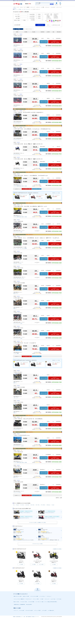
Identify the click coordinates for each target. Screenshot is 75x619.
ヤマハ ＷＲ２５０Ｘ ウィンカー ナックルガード (25, 342)
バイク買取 (42, 7)
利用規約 (14, 616)
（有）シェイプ (15, 397)
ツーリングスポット (42, 596)
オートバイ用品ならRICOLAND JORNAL (51, 601)
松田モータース (15, 293)
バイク (15, 7)
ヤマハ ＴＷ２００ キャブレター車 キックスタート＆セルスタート (29, 112)
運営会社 (33, 616)
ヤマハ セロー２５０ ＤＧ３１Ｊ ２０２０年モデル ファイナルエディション (31, 175)
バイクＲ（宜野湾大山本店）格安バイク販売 (20, 216)
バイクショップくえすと (17, 492)
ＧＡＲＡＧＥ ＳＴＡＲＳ (17, 263)
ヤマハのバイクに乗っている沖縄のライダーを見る (37, 522)
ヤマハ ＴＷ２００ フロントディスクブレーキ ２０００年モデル (28, 418)
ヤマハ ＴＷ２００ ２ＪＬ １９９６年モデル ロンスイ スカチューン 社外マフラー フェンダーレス (37, 237)
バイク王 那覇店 (16, 353)
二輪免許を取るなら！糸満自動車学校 (19, 604)
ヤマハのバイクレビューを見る (37, 543)
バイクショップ (32, 7)
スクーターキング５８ (16, 154)
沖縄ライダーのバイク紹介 (18, 596)
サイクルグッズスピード (17, 139)
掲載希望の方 (30, 616)
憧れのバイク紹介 (16, 601)
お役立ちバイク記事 (26, 596)
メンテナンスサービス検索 (34, 596)
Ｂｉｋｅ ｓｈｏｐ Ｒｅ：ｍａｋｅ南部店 (20, 248)
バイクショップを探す (37, 610)
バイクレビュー (47, 7)
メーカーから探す (21, 610)
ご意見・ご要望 (25, 616)
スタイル (21, 7)
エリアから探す (44, 610)
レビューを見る (40, 198)
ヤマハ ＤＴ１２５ (18, 252)
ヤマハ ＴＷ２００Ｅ (19, 80)
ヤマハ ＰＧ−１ (18, 65)
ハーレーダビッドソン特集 (39, 601)
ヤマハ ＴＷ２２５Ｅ (19, 50)
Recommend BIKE (29, 604)
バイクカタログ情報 (31, 601)
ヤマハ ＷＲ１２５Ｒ (19, 481)
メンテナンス (38, 7)
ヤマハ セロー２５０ (19, 297)
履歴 (60, 4)
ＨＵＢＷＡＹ (15, 46)
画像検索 (28, 7)
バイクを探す (21, 564)
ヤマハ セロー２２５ (19, 267)
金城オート (15, 308)
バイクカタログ (53, 7)
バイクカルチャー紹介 (23, 601)
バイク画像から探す (51, 610)
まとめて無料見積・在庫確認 (27, 356)
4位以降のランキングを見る (56, 360)
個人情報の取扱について (19, 616)
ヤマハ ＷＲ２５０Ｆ (19, 451)
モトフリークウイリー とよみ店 (18, 445)
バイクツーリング (58, 7)
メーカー (17, 7)
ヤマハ (15, 34)
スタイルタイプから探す (29, 610)
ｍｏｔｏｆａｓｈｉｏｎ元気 (17, 231)
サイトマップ (60, 0)
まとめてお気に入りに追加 (36, 356)
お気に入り (56, 4)
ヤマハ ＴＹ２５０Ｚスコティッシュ (22, 435)
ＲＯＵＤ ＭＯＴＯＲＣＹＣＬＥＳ (18, 278)
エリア (25, 7)
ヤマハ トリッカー (18, 35)
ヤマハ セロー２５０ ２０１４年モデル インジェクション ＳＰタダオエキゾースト (33, 128)
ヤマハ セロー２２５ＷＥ (20, 282)
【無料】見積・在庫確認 (55, 42)
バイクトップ (16, 610)
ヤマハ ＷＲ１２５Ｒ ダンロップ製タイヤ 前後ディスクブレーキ (28, 143)
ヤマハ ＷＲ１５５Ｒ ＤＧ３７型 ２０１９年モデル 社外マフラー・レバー (31, 206)
